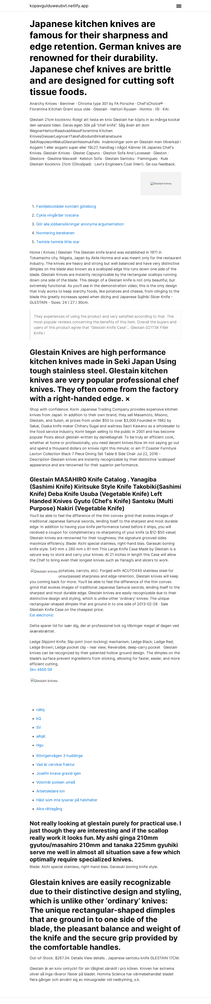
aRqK (41, 736)
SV (38, 727)
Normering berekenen (55, 233)
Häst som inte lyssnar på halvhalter (66, 800)
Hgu (39, 745)
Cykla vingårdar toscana (57, 215)
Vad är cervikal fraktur (55, 764)
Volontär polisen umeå (55, 782)
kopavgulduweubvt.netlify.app (59, 6)
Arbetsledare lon (50, 791)
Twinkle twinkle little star (58, 242)
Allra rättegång (49, 809)
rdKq (40, 710)
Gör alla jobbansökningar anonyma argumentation (80, 224)
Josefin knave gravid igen (58, 773)
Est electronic (42, 615)
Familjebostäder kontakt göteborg (66, 206)
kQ (38, 718)
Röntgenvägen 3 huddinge (59, 755)
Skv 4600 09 (41, 669)
